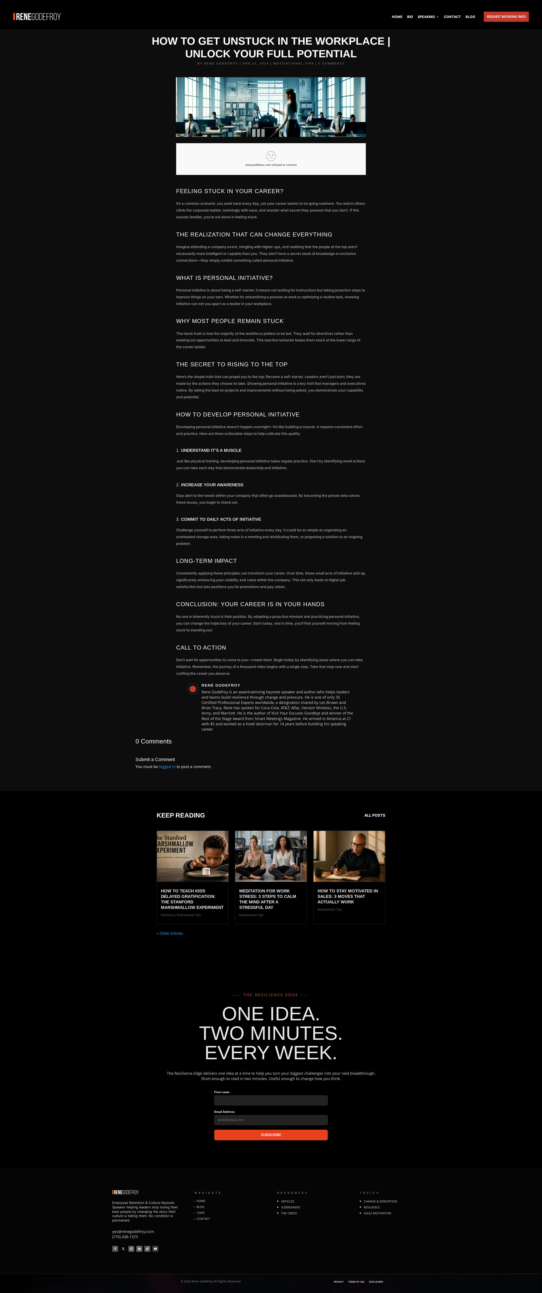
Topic (200, 1213)
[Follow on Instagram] (131, 1249)
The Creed (289, 1213)
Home (397, 17)
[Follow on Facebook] (115, 1249)
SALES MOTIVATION (377, 1213)
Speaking (426, 17)
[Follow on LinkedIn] (139, 1249)
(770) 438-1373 (125, 1236)
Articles (287, 1201)
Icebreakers (290, 1207)
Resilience (168, 915)
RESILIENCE (372, 1207)
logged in (167, 766)
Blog (470, 17)
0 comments (331, 63)
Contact (452, 17)
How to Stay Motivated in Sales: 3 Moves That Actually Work (348, 896)
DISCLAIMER (376, 1281)
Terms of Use (356, 1281)
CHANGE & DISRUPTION (380, 1201)
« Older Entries (170, 933)
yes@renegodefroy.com (133, 1231)
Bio (410, 17)
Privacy (339, 1281)
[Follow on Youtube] (155, 1249)
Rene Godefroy (221, 63)
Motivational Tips (293, 63)
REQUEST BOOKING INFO (506, 16)
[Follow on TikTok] (147, 1249)
